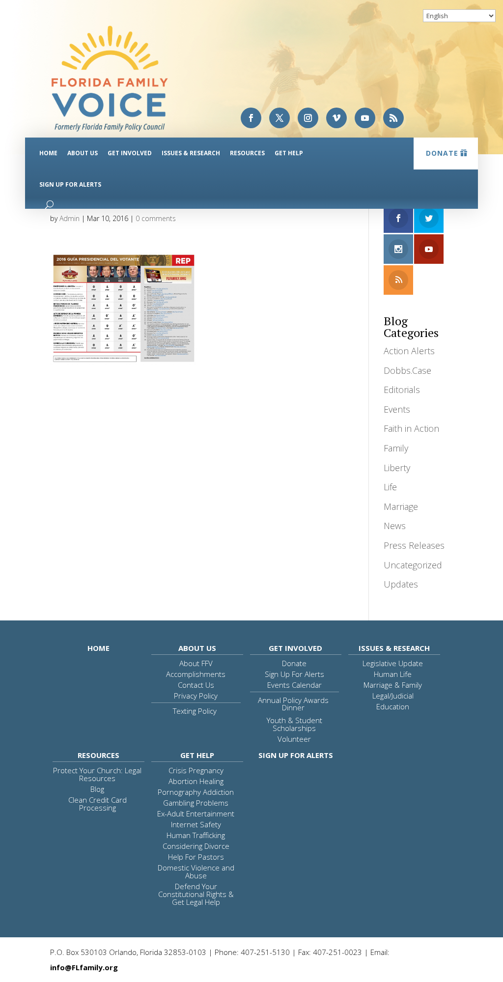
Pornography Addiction (196, 792)
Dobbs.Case (407, 370)
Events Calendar (294, 685)
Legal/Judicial (393, 696)
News (395, 526)
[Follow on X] (279, 118)
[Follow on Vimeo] (336, 118)
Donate (442, 153)
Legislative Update (393, 663)
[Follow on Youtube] (365, 118)
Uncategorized (413, 565)
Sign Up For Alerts (70, 184)
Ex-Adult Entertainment (195, 813)
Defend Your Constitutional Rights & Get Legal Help (196, 894)
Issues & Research (191, 153)
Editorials (402, 389)
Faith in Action (411, 428)
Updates (401, 584)
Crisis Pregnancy (196, 770)
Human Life (393, 674)
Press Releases (414, 545)
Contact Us (196, 685)
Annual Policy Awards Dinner (293, 703)
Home (48, 153)
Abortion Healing (196, 781)
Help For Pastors (196, 857)
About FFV (196, 663)
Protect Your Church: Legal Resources (97, 774)
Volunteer (294, 739)
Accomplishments (195, 674)
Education (392, 706)
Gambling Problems (195, 803)
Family (396, 448)
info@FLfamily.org (84, 967)
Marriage (401, 506)
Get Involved (130, 153)
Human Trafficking (196, 835)
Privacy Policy (196, 696)
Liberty (397, 468)
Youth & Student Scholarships (294, 724)
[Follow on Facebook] (251, 118)
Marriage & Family (392, 685)
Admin (69, 218)
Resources (247, 153)
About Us (82, 153)
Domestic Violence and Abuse (196, 871)
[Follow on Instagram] (308, 118)
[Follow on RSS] (393, 118)
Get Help (289, 153)
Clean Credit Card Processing (97, 804)
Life (390, 487)
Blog (97, 789)
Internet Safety (196, 824)
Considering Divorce (196, 846)
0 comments (156, 218)
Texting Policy (195, 711)
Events (397, 409)
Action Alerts (409, 351)
